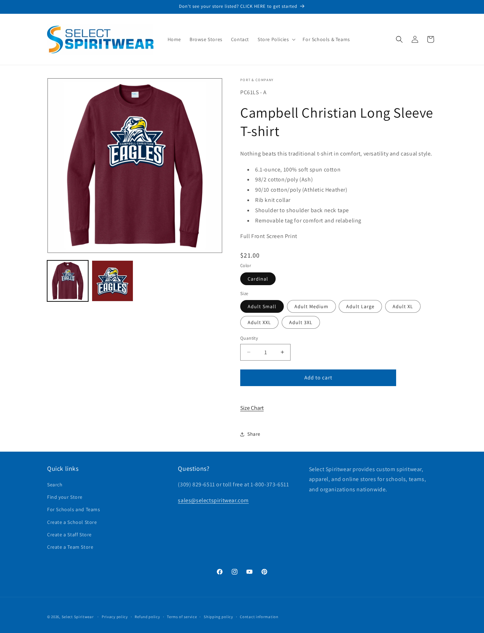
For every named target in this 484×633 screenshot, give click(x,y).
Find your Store (65, 497)
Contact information (259, 616)
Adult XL (403, 306)
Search (55, 484)
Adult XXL (259, 322)
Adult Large (360, 306)
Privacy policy (115, 616)
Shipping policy (218, 616)
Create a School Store (72, 522)
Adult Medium (311, 306)
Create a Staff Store (69, 534)
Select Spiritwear (78, 616)
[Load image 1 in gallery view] (67, 280)
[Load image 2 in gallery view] (112, 280)
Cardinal (258, 279)
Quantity (249, 338)
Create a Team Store (70, 547)
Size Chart (252, 408)
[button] (275, 39)
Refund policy (147, 616)
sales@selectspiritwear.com (213, 500)
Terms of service (182, 616)
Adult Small (262, 306)
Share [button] (253, 434)
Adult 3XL (301, 322)
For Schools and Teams (73, 510)
